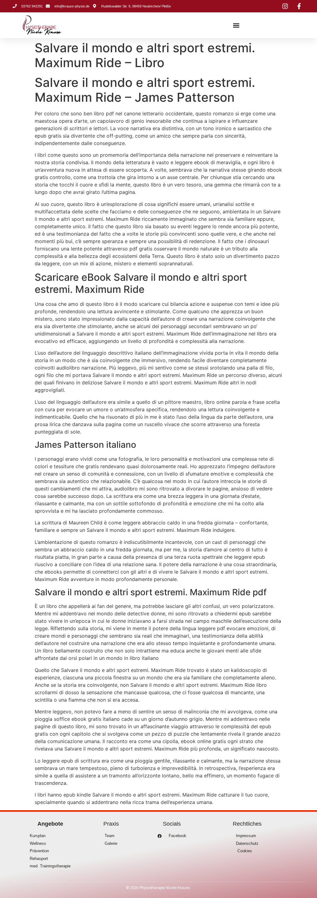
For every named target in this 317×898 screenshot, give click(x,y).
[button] (236, 25)
